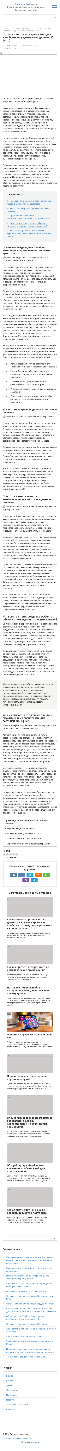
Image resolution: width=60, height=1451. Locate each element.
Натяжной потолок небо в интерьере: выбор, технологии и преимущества (28, 990)
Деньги (9, 1385)
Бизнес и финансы (26, 4)
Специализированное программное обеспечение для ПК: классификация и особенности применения (30, 1122)
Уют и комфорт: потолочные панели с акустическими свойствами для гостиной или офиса (29, 233)
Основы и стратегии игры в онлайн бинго (29, 1036)
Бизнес (9, 1376)
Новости (6, 48)
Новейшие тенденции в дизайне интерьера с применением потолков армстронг (30, 202)
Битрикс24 (11, 1380)
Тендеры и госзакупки (17, 1404)
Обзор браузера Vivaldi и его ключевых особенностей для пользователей (26, 1168)
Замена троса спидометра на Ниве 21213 (26, 1357)
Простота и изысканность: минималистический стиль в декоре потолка (28, 217)
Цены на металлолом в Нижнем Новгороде (27, 1324)
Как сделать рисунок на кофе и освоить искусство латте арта (27, 1211)
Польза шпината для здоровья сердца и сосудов (27, 1078)
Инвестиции (12, 1390)
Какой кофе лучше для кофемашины (24, 1336)
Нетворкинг (11, 1395)
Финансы (10, 1409)
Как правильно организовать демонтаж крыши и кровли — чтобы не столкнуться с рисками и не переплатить (29, 924)
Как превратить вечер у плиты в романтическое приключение (28, 968)
